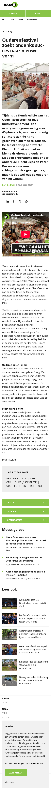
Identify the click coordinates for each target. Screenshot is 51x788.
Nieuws (13, 13)
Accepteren (15, 772)
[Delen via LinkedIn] (7, 201)
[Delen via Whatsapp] (26, 201)
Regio (38, 13)
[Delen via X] (20, 201)
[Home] (12, 4)
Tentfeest (27, 485)
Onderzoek (32, 20)
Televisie (5, 717)
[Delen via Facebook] (14, 201)
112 (12, 20)
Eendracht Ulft (16, 478)
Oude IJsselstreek (26, 482)
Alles (4, 20)
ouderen (11, 485)
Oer (8, 482)
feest (33, 478)
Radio (4, 713)
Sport (20, 20)
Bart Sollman (8, 185)
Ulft (41, 485)
